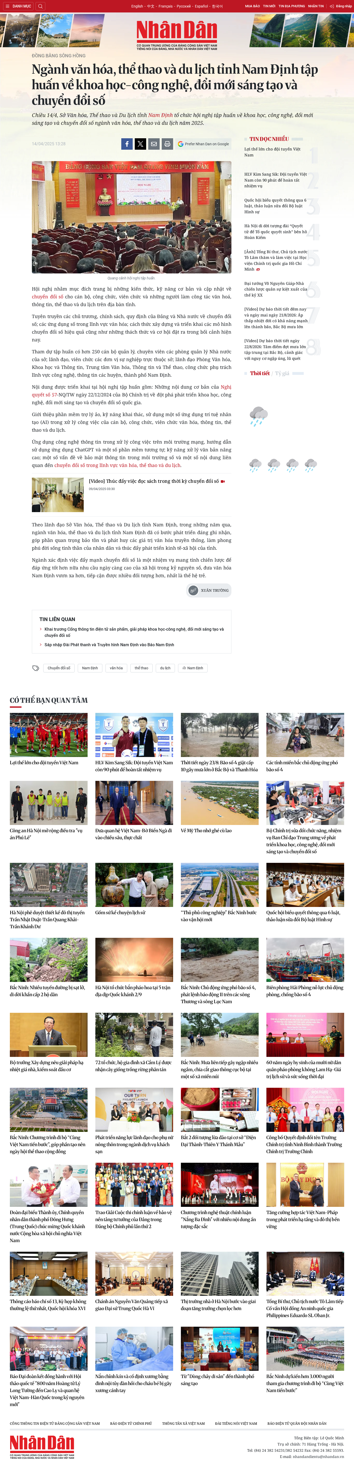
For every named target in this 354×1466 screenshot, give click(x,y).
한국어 (217, 6)
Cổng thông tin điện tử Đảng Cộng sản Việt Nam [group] (55, 1423)
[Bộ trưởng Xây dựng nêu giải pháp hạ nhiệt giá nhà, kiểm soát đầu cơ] (49, 1035)
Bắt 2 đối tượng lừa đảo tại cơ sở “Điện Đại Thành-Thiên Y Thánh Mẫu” (218, 1140)
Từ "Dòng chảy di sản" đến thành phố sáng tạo (217, 1379)
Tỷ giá (282, 373)
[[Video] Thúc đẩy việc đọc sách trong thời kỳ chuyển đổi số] (58, 495)
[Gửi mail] (154, 144)
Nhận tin (316, 6)
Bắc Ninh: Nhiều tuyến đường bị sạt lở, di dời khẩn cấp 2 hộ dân (47, 991)
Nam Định (160, 115)
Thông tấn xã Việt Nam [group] (183, 1423)
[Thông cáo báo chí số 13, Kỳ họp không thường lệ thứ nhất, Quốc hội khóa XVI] (49, 1274)
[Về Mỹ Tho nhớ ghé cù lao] (220, 803)
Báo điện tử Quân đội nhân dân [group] (297, 1423)
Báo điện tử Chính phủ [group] (131, 1423)
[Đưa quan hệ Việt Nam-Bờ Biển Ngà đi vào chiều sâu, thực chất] (134, 803)
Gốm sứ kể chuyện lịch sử (120, 913)
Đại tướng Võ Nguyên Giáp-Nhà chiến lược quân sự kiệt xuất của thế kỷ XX (275, 289)
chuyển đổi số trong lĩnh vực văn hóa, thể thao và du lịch (117, 465)
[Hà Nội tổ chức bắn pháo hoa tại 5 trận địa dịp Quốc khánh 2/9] (134, 960)
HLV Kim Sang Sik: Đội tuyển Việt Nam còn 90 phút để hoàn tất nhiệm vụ (275, 179)
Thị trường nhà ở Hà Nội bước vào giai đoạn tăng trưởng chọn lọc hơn (218, 1304)
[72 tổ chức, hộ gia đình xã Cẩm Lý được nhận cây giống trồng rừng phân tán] (134, 1035)
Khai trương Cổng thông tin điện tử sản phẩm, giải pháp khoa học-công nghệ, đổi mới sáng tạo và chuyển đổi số (134, 632)
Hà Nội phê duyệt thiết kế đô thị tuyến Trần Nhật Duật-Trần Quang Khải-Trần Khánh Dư (47, 920)
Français (166, 6)
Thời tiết (260, 373)
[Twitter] (140, 144)
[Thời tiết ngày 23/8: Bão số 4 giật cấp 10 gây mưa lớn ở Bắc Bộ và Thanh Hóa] (220, 735)
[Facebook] (127, 144)
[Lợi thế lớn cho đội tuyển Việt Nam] (49, 735)
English (137, 6)
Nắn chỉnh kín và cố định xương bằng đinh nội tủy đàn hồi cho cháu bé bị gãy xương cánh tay (133, 1383)
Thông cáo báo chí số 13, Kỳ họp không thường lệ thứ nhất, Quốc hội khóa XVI (48, 1304)
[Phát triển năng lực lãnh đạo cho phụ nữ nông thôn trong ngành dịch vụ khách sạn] (134, 1110)
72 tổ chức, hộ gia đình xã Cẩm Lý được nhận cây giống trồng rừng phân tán (133, 1065)
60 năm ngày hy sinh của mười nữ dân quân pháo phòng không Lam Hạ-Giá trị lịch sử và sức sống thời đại (303, 1069)
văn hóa (116, 668)
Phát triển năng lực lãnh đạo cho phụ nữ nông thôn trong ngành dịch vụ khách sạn (134, 1144)
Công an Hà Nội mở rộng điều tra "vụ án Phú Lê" (46, 834)
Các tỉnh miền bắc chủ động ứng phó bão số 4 (302, 766)
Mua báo (252, 6)
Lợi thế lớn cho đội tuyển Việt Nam (272, 151)
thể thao (141, 668)
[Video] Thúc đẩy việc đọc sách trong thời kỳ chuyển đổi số (154, 481)
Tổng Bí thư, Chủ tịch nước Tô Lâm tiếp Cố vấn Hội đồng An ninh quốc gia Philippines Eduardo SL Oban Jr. (304, 1308)
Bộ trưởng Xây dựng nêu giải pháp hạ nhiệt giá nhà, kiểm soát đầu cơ (46, 1065)
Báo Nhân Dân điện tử (177, 36)
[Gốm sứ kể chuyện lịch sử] (134, 885)
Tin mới (269, 6)
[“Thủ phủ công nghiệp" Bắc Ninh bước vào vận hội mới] (220, 885)
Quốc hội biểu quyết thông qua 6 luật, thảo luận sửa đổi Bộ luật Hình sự (275, 205)
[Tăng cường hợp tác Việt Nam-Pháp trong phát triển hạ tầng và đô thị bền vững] (305, 1185)
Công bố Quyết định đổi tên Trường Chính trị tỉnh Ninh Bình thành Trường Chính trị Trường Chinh (304, 1144)
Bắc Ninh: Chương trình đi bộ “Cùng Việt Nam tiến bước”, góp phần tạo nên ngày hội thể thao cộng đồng (47, 1144)
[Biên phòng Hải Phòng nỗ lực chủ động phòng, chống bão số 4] (305, 960)
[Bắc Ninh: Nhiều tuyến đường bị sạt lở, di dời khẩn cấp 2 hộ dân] (49, 960)
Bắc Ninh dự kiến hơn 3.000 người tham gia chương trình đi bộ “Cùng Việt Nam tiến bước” (305, 1383)
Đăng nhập (344, 6)
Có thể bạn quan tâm (49, 700)
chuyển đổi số (47, 296)
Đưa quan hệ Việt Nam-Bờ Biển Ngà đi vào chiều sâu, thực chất (133, 834)
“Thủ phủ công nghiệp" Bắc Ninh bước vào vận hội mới (219, 916)
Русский (184, 6)
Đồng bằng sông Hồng (59, 56)
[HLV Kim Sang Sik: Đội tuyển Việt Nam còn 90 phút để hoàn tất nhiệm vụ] (134, 735)
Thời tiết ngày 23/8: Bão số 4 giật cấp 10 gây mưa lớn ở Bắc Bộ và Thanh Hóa (219, 766)
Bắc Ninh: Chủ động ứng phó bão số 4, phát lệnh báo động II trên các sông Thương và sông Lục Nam (218, 994)
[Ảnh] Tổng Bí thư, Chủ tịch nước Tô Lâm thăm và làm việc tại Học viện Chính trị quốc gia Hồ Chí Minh (276, 260)
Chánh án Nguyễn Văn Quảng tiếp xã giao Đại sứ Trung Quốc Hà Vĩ (131, 1304)
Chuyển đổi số (59, 668)
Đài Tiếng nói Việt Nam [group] (236, 1423)
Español (201, 6)
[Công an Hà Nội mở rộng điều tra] (49, 803)
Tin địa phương (292, 6)
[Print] (167, 144)
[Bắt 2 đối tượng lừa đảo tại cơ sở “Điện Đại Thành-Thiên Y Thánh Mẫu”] (220, 1110)
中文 (150, 6)
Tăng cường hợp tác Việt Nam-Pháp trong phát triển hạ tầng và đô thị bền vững (302, 1219)
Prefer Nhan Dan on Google (207, 144)
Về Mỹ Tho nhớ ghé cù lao (206, 831)
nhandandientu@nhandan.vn (318, 1456)
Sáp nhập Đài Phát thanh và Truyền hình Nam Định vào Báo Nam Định (109, 644)
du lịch (165, 668)
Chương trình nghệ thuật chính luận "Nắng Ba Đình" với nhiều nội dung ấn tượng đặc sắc (218, 1219)
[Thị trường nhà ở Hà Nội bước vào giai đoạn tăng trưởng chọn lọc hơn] (220, 1274)
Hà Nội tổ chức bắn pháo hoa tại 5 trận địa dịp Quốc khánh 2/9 (132, 991)
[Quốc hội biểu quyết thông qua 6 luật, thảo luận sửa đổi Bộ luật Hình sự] (305, 885)
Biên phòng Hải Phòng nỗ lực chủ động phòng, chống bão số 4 (304, 991)
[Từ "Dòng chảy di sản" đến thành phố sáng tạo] (220, 1349)
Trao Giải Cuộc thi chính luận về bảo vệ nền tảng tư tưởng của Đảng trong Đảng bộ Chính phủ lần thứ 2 (133, 1219)
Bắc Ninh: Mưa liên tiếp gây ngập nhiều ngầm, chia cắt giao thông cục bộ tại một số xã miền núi (219, 1069)
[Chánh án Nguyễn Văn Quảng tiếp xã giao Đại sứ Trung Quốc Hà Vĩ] (134, 1274)
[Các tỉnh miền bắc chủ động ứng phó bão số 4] (305, 735)
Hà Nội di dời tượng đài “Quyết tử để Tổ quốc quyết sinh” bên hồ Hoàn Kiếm (275, 231)
